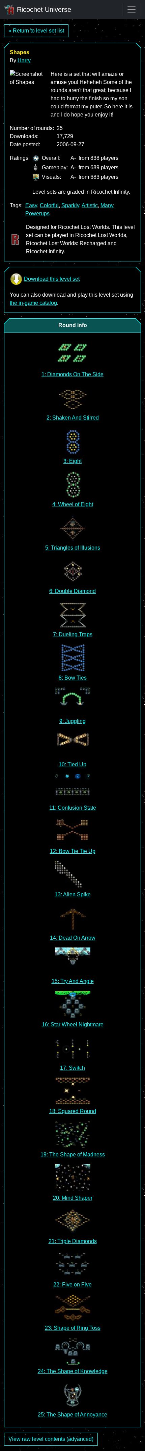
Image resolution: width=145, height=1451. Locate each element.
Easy (31, 205)
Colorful (49, 205)
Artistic (90, 205)
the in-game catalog (33, 303)
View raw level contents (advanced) (50, 1439)
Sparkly (70, 205)
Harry (24, 60)
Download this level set (52, 279)
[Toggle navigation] (131, 9)
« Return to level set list (36, 31)
